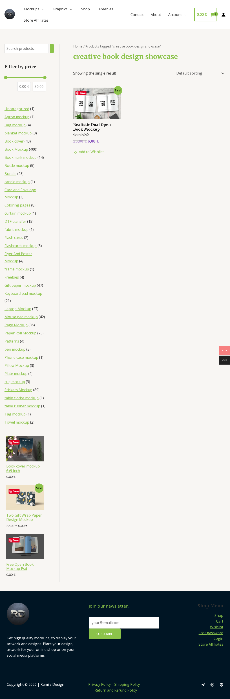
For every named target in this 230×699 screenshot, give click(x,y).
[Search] (52, 48)
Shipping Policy (127, 684)
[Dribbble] (212, 685)
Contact (137, 14)
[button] (88, 152)
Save (16, 442)
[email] (203, 685)
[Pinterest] (221, 685)
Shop (85, 9)
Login (218, 638)
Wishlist (216, 626)
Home (77, 46)
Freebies (106, 9)
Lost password (211, 632)
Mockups (31, 9)
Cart (219, 621)
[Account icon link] (223, 15)
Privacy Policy (99, 684)
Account (175, 14)
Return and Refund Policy (116, 690)
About (156, 14)
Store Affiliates (36, 20)
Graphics (60, 9)
